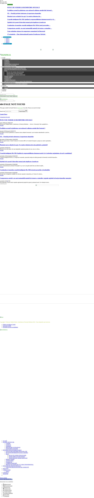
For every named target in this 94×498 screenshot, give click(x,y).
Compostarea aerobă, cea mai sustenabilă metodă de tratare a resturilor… (29, 28)
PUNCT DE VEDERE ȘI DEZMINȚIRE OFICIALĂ (23, 7)
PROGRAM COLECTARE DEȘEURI (8, 96)
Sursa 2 (7, 39)
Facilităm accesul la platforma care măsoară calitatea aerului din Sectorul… (30, 10)
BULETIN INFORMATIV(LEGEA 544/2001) (15, 69)
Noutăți (1, 125)
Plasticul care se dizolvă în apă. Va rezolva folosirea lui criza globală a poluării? (24, 145)
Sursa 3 (7, 41)
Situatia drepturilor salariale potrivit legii (16, 74)
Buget (5, 70)
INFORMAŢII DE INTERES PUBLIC (9, 66)
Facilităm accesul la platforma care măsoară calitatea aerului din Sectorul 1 (22, 128)
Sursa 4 (7, 42)
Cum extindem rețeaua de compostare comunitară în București (26, 31)
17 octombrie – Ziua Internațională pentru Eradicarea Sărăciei (26, 34)
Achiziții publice (8, 77)
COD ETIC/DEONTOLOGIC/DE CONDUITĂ (15, 84)
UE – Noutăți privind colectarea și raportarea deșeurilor (24, 13)
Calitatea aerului (7, 37)
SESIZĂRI (4, 90)
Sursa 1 (7, 38)
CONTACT (4, 89)
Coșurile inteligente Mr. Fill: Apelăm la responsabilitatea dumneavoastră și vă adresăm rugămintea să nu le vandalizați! (36, 153)
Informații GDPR (7, 326)
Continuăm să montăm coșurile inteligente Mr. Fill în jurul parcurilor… (28, 25)
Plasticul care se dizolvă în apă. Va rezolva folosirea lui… (24, 16)
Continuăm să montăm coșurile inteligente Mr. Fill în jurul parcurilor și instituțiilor (25, 170)
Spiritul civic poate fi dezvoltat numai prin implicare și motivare (26, 22)
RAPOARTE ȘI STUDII (10, 65)
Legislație (6, 60)
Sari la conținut (3, 477)
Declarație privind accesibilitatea (10, 327)
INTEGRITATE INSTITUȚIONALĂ (8, 82)
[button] (6, 479)
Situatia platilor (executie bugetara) (15, 73)
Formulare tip (7, 78)
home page (20, 107)
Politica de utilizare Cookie (9, 324)
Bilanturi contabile (8, 76)
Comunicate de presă (5, 117)
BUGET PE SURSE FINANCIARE (15, 72)
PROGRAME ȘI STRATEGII (11, 64)
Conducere (6, 61)
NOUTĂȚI (4, 85)
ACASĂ (3, 57)
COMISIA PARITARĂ (9, 80)
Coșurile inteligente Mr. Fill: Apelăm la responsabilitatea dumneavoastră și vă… (31, 19)
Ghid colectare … (7, 43)
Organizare (7, 62)
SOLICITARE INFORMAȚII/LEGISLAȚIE (15, 68)
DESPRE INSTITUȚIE (6, 59)
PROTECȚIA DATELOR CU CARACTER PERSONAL (18, 81)
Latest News (3, 114)
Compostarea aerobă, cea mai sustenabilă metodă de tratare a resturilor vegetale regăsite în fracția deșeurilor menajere (35, 178)
